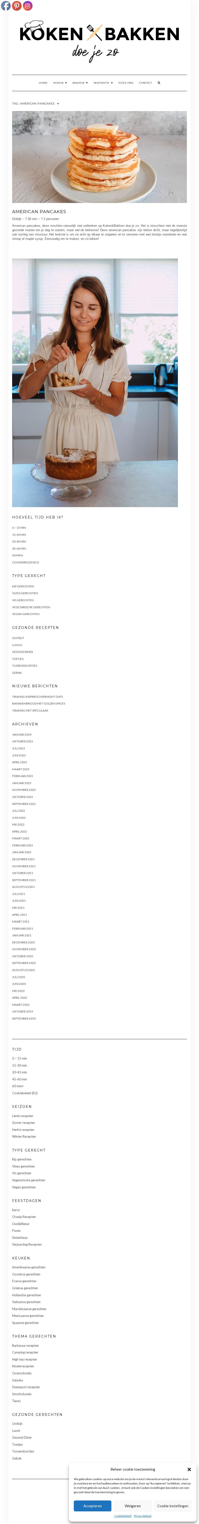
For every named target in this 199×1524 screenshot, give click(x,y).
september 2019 (24, 1018)
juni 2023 (19, 755)
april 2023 (19, 762)
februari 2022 (22, 845)
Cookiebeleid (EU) (25, 562)
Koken (59, 82)
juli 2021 (18, 894)
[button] (189, 1469)
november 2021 (24, 866)
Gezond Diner (22, 652)
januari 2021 (21, 935)
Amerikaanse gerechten (28, 1267)
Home (43, 82)
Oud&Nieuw (20, 1224)
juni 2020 (19, 984)
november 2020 (24, 949)
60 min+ (17, 555)
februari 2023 (22, 776)
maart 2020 (20, 1004)
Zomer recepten (23, 1123)
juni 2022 (19, 817)
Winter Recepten (24, 1136)
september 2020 (24, 963)
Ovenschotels (22, 1373)
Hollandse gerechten (26, 1295)
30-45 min (19, 541)
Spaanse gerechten (25, 1323)
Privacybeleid (142, 1516)
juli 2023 (18, 748)
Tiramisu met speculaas (30, 710)
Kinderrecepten (23, 1366)
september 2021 (24, 880)
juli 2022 (18, 810)
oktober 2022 (22, 797)
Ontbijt (18, 638)
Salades (17, 1380)
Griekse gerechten (25, 1288)
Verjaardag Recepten (27, 1244)
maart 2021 (20, 921)
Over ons (125, 82)
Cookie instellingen (172, 1506)
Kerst (16, 1210)
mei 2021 (18, 907)
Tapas (16, 1401)
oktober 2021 (22, 873)
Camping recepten (25, 1352)
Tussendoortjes (24, 665)
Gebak (17, 672)
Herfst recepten (23, 1130)
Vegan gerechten (26, 614)
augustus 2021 (23, 887)
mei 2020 (18, 991)
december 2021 (23, 859)
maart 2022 (20, 838)
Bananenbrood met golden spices (38, 703)
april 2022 (19, 831)
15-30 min (19, 534)
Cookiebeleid (123, 1516)
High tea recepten (24, 1359)
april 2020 (19, 997)
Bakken (79, 82)
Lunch (17, 645)
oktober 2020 (22, 956)
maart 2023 (20, 769)
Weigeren (133, 1506)
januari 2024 (21, 734)
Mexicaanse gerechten (28, 1316)
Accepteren (92, 1506)
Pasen (16, 1230)
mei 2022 (18, 824)
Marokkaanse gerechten (29, 1309)
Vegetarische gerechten (31, 607)
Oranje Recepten (24, 1217)
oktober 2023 (22, 741)
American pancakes (39, 211)
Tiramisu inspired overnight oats (37, 696)
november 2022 (24, 790)
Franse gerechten (24, 1281)
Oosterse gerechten (26, 1274)
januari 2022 (21, 852)
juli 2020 (18, 977)
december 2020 (23, 942)
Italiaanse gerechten (26, 1302)
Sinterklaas (20, 1238)
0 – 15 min (19, 527)
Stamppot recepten (26, 1387)
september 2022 (24, 804)
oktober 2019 (22, 1011)
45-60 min (19, 548)
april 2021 (19, 914)
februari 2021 (22, 928)
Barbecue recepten (25, 1345)
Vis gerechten (23, 600)
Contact (145, 82)
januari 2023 (21, 783)
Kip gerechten (23, 586)
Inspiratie (101, 82)
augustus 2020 (23, 970)
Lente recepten (22, 1116)
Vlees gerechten (25, 593)
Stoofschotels (22, 1394)
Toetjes (18, 659)
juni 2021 (19, 900)
